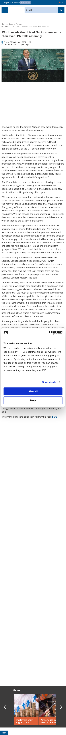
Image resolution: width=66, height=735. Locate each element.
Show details (49, 382)
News (18, 24)
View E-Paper (25, 3)
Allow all (33, 391)
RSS (63, 3)
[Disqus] (33, 640)
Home (4, 24)
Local (11, 24)
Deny (33, 400)
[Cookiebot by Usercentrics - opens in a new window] (49, 333)
